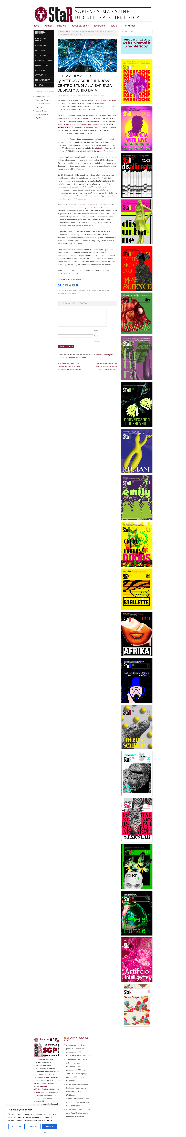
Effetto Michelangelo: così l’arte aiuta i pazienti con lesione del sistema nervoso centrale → (106, 366)
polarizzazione (99, 290)
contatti (48, 26)
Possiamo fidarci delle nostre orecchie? (43, 103)
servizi (114, 26)
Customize (16, 1126)
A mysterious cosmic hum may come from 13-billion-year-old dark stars (78, 1113)
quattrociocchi (110, 290)
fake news (81, 290)
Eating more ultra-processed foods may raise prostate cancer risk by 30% (77, 1088)
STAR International (43, 55)
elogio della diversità (40, 33)
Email (96, 336)
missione (61, 26)
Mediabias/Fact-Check (86, 205)
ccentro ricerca (72, 290)
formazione (99, 26)
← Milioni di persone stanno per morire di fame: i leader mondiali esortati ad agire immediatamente (69, 366)
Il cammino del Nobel (43, 60)
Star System (40, 70)
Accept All (50, 1126)
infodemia (99, 148)
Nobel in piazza (41, 50)
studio (113, 175)
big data (64, 290)
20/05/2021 (74, 95)
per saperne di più (42, 80)
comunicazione (79, 26)
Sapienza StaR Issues (41, 39)
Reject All (33, 1126)
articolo (67, 243)
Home (36, 26)
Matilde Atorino (63, 95)
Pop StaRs (39, 85)
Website (97, 341)
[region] (33, 1118)
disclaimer (130, 26)
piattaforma (90, 290)
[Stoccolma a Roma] (93, 14)
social (60, 293)
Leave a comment (85, 95)
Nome (96, 330)
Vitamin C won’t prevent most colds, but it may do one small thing (78, 1102)
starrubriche (41, 75)
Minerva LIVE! (40, 45)
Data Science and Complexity (80, 133)
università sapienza (69, 293)
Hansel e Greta (41, 65)
